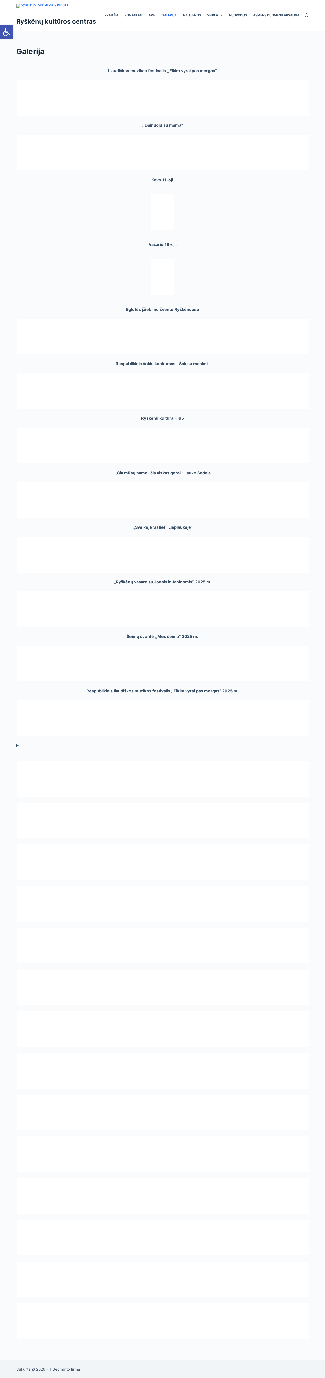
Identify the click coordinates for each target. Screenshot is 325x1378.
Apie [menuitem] (152, 15)
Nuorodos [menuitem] (238, 15)
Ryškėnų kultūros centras (56, 21)
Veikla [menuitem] (212, 15)
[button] (6, 32)
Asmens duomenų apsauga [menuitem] (276, 15)
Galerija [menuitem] (169, 15)
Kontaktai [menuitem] (133, 15)
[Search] (307, 15)
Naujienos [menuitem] (192, 15)
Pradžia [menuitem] (111, 15)
